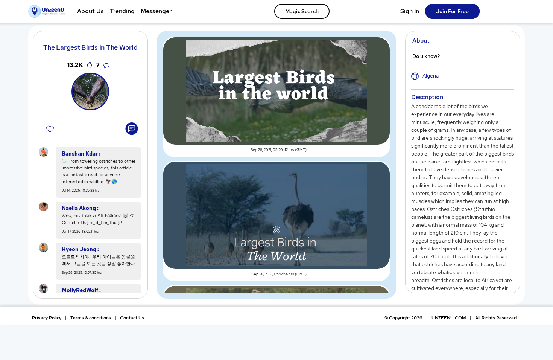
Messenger (156, 11)
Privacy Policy (46, 318)
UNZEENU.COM (448, 318)
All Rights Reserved (496, 318)
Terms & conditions (90, 318)
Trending (122, 11)
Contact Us (132, 318)
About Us (90, 11)
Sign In (409, 11)
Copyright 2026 (403, 318)
